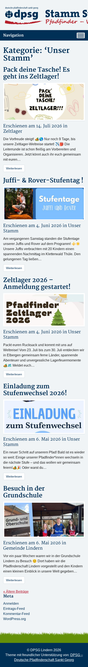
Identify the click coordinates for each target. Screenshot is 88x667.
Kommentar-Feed (16, 614)
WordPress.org (14, 619)
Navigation (13, 35)
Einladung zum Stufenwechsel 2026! (35, 390)
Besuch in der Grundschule (24, 492)
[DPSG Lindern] (44, 16)
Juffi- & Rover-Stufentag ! (43, 180)
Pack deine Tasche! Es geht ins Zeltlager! (36, 73)
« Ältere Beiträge (16, 591)
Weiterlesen (14, 168)
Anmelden (11, 603)
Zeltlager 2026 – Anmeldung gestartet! (36, 284)
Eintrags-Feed (14, 608)
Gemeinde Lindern (23, 548)
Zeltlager (12, 131)
